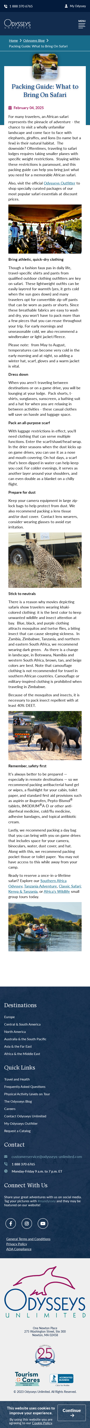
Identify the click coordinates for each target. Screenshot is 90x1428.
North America (15, 1032)
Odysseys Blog (34, 40)
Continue (72, 1410)
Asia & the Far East (18, 1046)
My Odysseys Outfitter (21, 1123)
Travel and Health (17, 1079)
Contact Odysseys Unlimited (25, 1116)
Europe (9, 1017)
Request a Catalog (17, 1131)
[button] (82, 23)
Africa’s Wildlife (57, 891)
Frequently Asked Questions (24, 1086)
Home (13, 40)
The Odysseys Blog (18, 1101)
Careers (9, 1109)
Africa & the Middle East (22, 1054)
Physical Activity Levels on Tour (27, 1094)
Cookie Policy (42, 1422)
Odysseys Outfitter (59, 183)
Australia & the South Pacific (25, 1039)
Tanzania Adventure (40, 886)
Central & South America (22, 1024)
